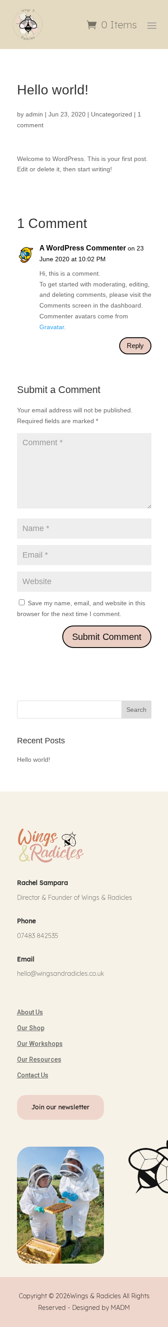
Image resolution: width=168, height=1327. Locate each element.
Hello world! (33, 759)
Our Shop (30, 1028)
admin (34, 114)
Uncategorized (111, 114)
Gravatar (51, 327)
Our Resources (39, 1059)
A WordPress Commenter (82, 248)
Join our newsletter (60, 1107)
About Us (30, 1012)
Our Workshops (40, 1043)
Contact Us (32, 1075)
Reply (135, 345)
